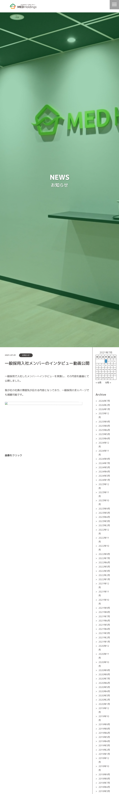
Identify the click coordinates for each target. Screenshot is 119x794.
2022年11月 (104, 539)
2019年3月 (104, 745)
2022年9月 (104, 554)
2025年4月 (104, 438)
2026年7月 (104, 400)
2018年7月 (104, 782)
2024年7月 (104, 463)
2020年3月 (104, 695)
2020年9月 (104, 670)
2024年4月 (104, 471)
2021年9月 (104, 607)
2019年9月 (104, 724)
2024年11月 (104, 452)
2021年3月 (104, 633)
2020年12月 (104, 647)
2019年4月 (104, 741)
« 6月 (98, 382)
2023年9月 (104, 508)
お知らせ (26, 355)
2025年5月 (104, 434)
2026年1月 (104, 409)
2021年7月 (104, 616)
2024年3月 (104, 475)
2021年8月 (104, 612)
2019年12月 (104, 710)
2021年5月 (104, 624)
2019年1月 (104, 753)
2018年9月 (104, 774)
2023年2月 (104, 525)
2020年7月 (104, 678)
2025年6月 (104, 429)
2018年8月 (104, 778)
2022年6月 (104, 562)
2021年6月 (104, 620)
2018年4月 (104, 786)
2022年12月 (104, 531)
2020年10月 (104, 664)
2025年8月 (104, 425)
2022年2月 (104, 575)
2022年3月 (104, 570)
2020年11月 (104, 655)
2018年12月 (104, 760)
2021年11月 (104, 593)
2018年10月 (104, 768)
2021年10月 (104, 601)
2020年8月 (104, 674)
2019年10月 (104, 718)
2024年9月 (104, 458)
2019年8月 (104, 728)
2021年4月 (104, 628)
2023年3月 (104, 521)
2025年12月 (104, 415)
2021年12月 (104, 585)
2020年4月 (104, 691)
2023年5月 (104, 512)
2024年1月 (104, 479)
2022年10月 (104, 547)
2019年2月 (104, 749)
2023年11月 (104, 494)
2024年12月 (104, 444)
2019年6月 (104, 732)
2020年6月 (104, 682)
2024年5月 (104, 467)
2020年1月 (104, 704)
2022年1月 (104, 579)
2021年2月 (104, 637)
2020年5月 (104, 687)
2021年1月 (104, 641)
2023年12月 (104, 486)
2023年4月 (104, 516)
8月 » (108, 382)
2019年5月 (104, 737)
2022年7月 (104, 558)
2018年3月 (104, 791)
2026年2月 (104, 405)
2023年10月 (104, 502)
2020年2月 (104, 699)
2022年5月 (104, 566)
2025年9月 (104, 421)
